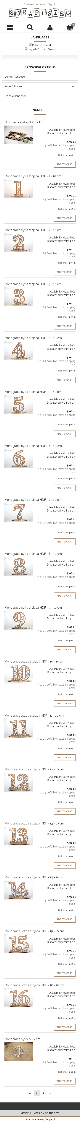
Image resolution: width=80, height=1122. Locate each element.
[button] (10, 27)
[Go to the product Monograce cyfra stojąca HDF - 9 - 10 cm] (18, 620)
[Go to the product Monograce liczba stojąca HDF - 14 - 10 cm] (18, 890)
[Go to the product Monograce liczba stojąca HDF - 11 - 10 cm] (18, 728)
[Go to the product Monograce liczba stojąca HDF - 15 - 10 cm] (18, 943)
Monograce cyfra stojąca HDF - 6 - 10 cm (33, 446)
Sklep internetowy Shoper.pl (40, 1119)
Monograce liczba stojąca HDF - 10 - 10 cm (34, 661)
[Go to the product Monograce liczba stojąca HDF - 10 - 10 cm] (18, 674)
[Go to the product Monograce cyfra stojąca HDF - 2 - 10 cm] (18, 242)
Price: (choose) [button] (14, 86)
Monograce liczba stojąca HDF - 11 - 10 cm (34, 715)
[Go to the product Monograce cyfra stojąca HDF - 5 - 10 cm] (18, 404)
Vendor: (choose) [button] (15, 76)
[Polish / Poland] (40, 44)
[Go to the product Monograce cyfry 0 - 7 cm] (18, 1051)
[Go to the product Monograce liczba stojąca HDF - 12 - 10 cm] (18, 782)
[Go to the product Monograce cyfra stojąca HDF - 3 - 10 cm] (18, 296)
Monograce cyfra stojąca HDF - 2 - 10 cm (33, 230)
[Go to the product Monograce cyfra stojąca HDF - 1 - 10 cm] (18, 188)
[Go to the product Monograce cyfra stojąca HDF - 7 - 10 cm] (18, 512)
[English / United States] (40, 48)
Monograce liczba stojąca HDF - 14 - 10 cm (34, 877)
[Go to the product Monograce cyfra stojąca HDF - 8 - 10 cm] (18, 566)
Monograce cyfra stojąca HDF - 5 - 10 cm (33, 392)
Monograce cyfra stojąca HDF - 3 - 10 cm (33, 284)
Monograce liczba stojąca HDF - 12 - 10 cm (34, 769)
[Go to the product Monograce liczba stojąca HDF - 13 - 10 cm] (18, 836)
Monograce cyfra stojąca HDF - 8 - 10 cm (33, 554)
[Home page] (40, 13)
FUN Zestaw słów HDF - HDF (24, 122)
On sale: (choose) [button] (15, 96)
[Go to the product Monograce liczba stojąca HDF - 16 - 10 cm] (18, 997)
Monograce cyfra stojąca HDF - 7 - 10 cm (33, 499)
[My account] (50, 27)
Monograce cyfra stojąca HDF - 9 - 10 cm (33, 607)
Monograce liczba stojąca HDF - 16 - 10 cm (34, 985)
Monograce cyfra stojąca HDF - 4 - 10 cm (33, 338)
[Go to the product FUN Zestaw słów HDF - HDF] (18, 135)
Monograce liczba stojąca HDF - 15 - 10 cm (34, 931)
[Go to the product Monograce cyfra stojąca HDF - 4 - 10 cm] (18, 350)
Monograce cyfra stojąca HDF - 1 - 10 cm (32, 176)
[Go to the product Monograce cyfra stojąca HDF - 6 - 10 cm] (18, 458)
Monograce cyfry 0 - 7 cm (22, 1039)
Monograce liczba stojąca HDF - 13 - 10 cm (34, 823)
